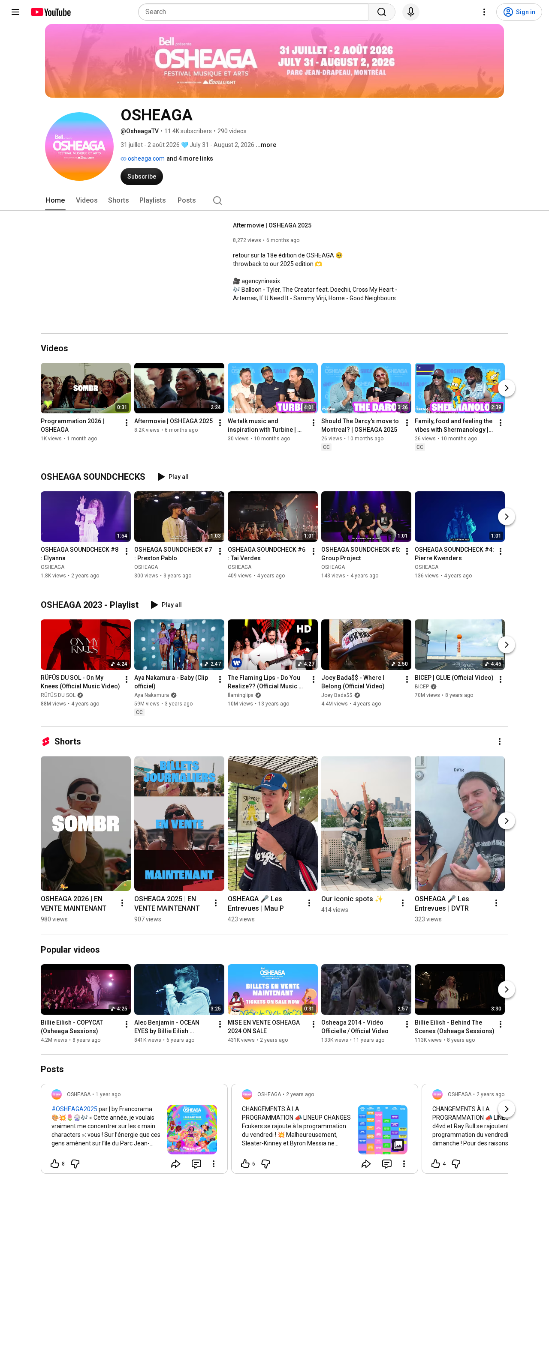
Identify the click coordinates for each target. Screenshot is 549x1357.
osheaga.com (146, 158)
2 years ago (300, 1094)
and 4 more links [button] (189, 158)
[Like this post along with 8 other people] (55, 1164)
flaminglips (240, 695)
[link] (134, 1131)
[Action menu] (213, 1163)
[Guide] (15, 12)
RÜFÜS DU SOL (58, 695)
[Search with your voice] (410, 12)
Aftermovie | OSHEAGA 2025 (272, 225)
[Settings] (484, 12)
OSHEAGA (52, 567)
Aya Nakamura (151, 695)
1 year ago (108, 1094)
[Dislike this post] (75, 1164)
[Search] (381, 12)
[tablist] (274, 200)
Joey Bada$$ (337, 695)
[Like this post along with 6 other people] (245, 1164)
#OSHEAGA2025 (74, 1109)
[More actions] (126, 423)
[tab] (55, 200)
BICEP (422, 687)
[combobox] (255, 12)
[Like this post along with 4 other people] (436, 1164)
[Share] (175, 1163)
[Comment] (196, 1163)
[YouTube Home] (50, 12)
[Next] (506, 388)
